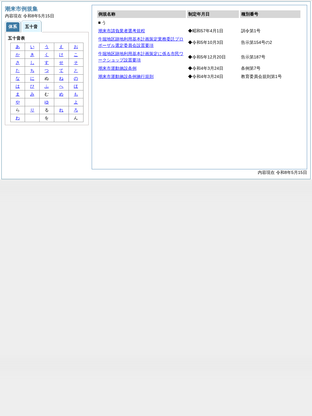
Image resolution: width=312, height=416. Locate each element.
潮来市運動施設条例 (117, 68)
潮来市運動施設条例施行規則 (126, 76)
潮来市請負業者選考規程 (121, 30)
